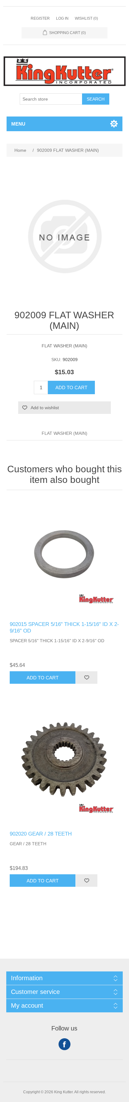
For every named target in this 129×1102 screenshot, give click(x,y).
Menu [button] (18, 124)
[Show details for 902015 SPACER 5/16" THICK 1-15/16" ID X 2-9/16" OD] (65, 557)
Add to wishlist (45, 407)
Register (40, 18)
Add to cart (71, 387)
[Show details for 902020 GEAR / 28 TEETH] (65, 767)
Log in (62, 18)
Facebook (64, 1044)
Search (96, 99)
